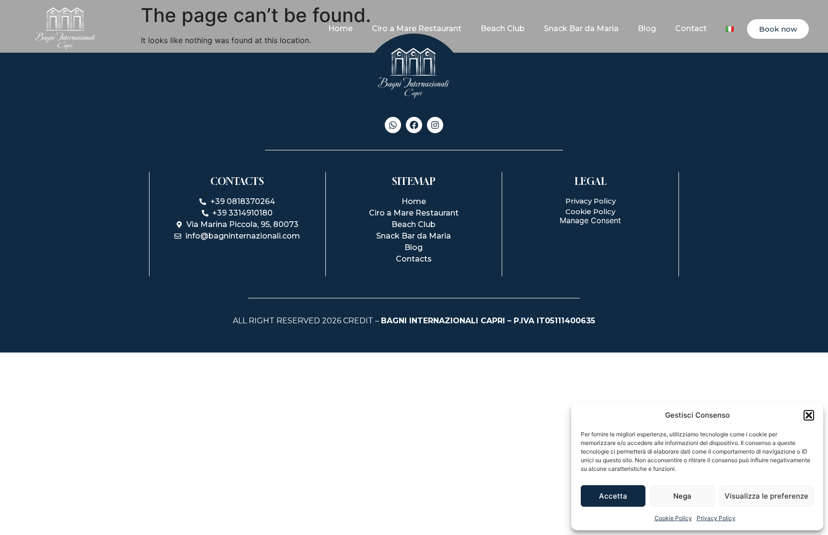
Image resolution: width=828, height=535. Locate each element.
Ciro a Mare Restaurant (416, 28)
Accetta (613, 496)
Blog (647, 28)
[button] (809, 415)
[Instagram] (435, 125)
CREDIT (358, 320)
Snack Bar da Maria (581, 28)
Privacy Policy (716, 518)
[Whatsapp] (393, 125)
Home (340, 28)
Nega (682, 496)
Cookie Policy (673, 518)
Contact (691, 28)
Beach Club (503, 28)
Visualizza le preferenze (766, 496)
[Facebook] (414, 125)
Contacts (414, 258)
